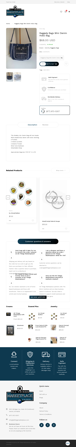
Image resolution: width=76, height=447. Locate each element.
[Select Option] (10, 220)
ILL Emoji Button (14, 213)
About (41, 408)
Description (32, 125)
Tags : (41, 70)
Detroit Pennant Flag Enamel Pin (41, 338)
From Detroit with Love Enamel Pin (41, 326)
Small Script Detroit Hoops (51, 221)
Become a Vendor (59, 2)
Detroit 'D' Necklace (63, 338)
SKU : (41, 52)
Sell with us (43, 394)
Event (41, 391)
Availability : (43, 44)
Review (45, 125)
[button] (65, 11)
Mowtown (20, 325)
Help (68, 2)
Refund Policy (43, 411)
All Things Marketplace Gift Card (19, 314)
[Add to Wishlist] (66, 63)
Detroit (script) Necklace (64, 326)
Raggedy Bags (54, 48)
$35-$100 (47, 70)
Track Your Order (10, 2)
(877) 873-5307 (53, 111)
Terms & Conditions (45, 414)
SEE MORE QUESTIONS (38, 297)
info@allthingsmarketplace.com (19, 420)
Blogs (41, 397)
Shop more (59, 170)
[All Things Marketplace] (21, 11)
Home (8, 23)
